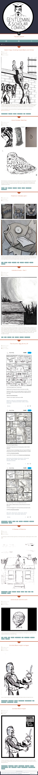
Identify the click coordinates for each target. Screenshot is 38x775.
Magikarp (26, 262)
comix (14, 521)
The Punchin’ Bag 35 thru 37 (19, 343)
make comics (26, 521)
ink (24, 113)
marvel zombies (24, 767)
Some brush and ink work (19, 599)
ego (9, 637)
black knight (11, 700)
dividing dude (20, 113)
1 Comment (4, 713)
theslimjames (4, 53)
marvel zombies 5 (32, 767)
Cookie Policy (20, 773)
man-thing (32, 637)
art (2, 262)
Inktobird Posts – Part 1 (19, 270)
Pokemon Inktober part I (19, 196)
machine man (14, 767)
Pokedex (31, 262)
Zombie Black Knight (19, 708)
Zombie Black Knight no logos (19, 645)
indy (29, 591)
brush (10, 591)
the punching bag (5, 522)
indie (26, 591)
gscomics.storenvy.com (5, 110)
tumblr (11, 522)
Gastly (6, 262)
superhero (32, 521)
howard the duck (28, 700)
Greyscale (14, 262)
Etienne (19, 591)
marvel (19, 767)
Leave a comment (5, 125)
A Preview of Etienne (19, 529)
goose (23, 591)
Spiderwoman (4, 189)
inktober (22, 262)
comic (6, 637)
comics (15, 113)
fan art (13, 637)
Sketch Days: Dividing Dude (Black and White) (19, 50)
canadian (14, 591)
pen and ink (29, 113)
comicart (10, 113)
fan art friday (18, 637)
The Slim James (19, 36)
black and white (4, 113)
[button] (7, 137)
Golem (10, 262)
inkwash (21, 521)
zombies (3, 768)
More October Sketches (19, 120)
